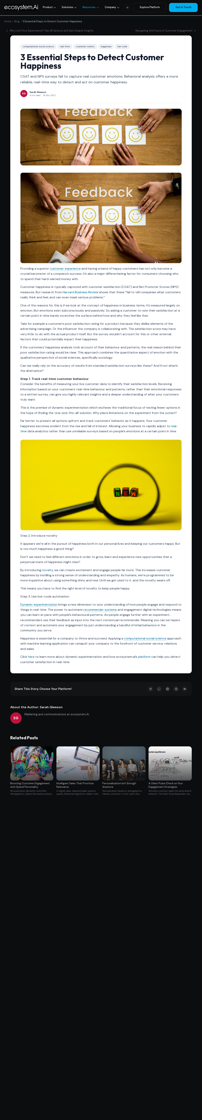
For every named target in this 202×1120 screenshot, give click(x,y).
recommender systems (100, 610)
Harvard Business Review (80, 292)
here (31, 657)
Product (48, 7)
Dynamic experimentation (38, 604)
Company (110, 7)
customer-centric (85, 46)
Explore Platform (150, 7)
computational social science (38, 46)
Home (7, 21)
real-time (65, 46)
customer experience (65, 268)
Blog (17, 21)
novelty (47, 570)
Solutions (67, 7)
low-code (122, 46)
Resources (88, 7)
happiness (106, 46)
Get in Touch (183, 7)
